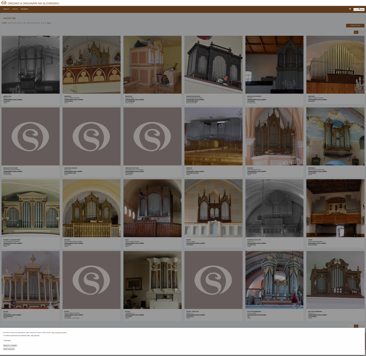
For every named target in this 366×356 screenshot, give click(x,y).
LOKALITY (6, 9)
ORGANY (15, 9)
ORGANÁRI (24, 9)
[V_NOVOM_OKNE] (359, 9)
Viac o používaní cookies (59, 332)
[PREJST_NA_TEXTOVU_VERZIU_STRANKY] (350, 9)
